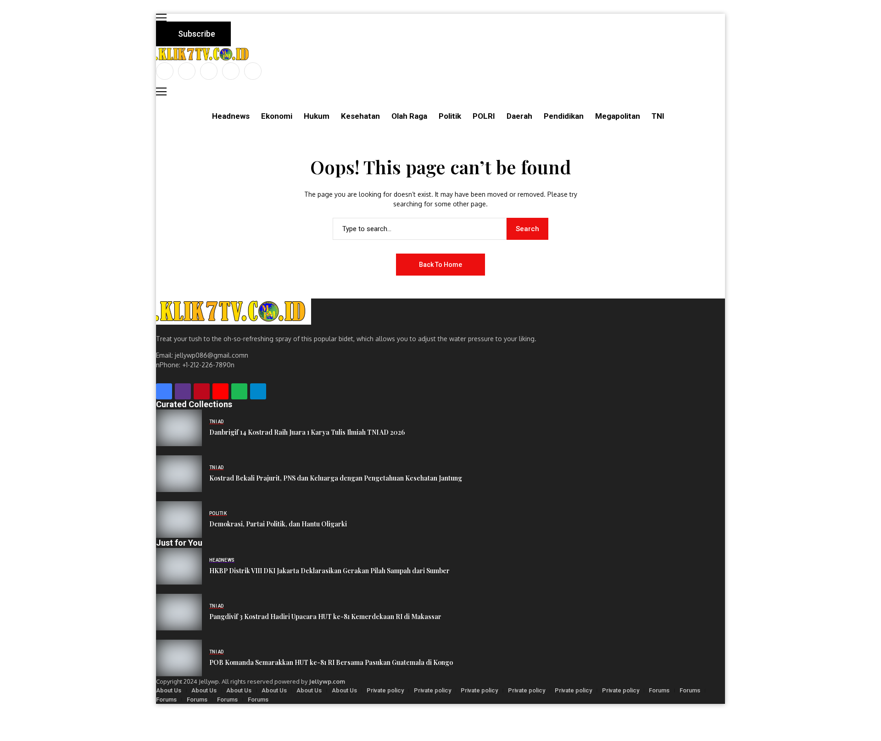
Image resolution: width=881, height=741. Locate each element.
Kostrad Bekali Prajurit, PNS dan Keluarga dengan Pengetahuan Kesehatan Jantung (335, 478)
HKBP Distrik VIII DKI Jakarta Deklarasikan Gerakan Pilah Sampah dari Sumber (329, 570)
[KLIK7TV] (233, 312)
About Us (168, 690)
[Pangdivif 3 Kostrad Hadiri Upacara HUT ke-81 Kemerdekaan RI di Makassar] (179, 612)
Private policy (385, 690)
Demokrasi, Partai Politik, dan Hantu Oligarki (278, 524)
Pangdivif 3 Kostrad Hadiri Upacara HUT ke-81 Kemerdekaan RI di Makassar (325, 616)
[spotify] (239, 391)
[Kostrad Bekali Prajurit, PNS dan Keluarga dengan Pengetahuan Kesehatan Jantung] (179, 473)
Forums (659, 690)
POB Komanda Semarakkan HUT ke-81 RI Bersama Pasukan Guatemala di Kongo (331, 662)
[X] (186, 71)
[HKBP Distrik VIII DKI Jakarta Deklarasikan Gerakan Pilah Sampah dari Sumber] (179, 566)
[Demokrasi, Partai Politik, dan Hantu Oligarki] (179, 519)
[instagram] (208, 71)
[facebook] (164, 71)
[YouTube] (253, 71)
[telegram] (258, 391)
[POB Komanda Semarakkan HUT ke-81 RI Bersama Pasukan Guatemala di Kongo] (179, 658)
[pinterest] (231, 71)
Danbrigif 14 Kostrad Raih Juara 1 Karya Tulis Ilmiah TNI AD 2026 (307, 432)
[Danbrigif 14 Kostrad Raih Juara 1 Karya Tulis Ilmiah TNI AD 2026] (179, 427)
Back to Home (440, 264)
